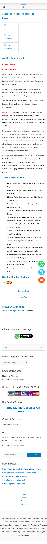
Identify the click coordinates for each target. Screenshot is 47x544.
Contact (23, 498)
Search (34, 455)
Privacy (23, 504)
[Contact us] (41, 280)
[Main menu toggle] (23, 7)
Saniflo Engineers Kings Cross (13, 484)
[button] (4, 7)
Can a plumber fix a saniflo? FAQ (14, 476)
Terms (23, 501)
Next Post (23, 297)
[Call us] (41, 272)
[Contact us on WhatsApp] (41, 264)
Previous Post (23, 291)
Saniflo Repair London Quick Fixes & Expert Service (21, 469)
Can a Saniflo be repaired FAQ (13, 480)
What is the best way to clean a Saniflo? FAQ (19, 473)
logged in (15, 311)
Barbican (5, 18)
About (23, 494)
